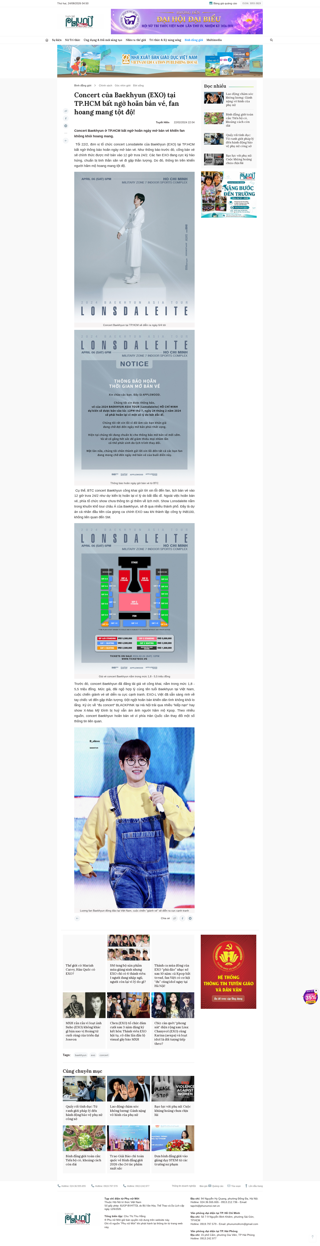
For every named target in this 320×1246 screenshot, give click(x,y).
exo (93, 1055)
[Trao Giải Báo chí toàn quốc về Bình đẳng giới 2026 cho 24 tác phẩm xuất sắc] (128, 1138)
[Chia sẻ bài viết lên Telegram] (66, 126)
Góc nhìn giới (123, 85)
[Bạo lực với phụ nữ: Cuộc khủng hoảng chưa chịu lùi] (214, 159)
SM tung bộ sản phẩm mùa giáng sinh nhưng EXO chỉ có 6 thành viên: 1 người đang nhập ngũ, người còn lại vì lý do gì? (128, 973)
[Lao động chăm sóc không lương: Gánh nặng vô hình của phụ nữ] (214, 98)
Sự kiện (56, 40)
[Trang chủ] (47, 40)
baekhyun (80, 1055)
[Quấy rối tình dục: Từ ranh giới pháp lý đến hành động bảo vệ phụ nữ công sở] (214, 139)
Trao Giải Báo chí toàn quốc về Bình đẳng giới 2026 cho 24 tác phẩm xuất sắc (127, 1162)
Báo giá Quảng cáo (211, 1186)
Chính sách (105, 85)
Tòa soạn (236, 1186)
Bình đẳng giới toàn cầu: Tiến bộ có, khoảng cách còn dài (239, 119)
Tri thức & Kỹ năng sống (165, 40)
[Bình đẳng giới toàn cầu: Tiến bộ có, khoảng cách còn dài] (214, 118)
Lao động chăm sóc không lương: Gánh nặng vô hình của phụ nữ (239, 99)
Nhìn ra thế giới (136, 40)
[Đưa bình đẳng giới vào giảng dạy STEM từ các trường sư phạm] (172, 1138)
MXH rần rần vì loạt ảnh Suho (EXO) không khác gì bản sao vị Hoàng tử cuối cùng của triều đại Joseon (83, 1031)
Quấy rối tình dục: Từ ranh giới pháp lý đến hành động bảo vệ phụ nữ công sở (240, 140)
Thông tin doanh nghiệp (184, 1186)
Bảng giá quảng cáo (225, 3)
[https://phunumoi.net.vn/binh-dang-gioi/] (66, 141)
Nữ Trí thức (72, 40)
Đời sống (138, 85)
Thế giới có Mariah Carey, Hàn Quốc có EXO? (80, 969)
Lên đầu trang (255, 1186)
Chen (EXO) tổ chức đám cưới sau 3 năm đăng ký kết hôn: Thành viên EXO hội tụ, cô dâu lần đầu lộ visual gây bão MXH (128, 1031)
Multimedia (214, 40)
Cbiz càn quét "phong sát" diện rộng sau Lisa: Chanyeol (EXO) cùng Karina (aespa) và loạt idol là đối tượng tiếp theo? (171, 1033)
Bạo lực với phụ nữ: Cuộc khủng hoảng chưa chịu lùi (239, 159)
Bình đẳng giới (194, 40)
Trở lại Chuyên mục (77, 918)
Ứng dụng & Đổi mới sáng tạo (103, 40)
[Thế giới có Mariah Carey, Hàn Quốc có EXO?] (84, 947)
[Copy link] (66, 111)
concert (104, 1055)
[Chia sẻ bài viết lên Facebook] (66, 118)
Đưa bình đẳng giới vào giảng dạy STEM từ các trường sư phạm (171, 1160)
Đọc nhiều (215, 86)
